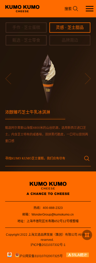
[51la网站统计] (77, 256)
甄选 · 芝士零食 (26, 40)
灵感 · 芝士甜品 (70, 27)
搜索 (68, 9)
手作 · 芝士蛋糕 (26, 27)
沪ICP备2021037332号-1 (48, 245)
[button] (8, 78)
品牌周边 (70, 40)
